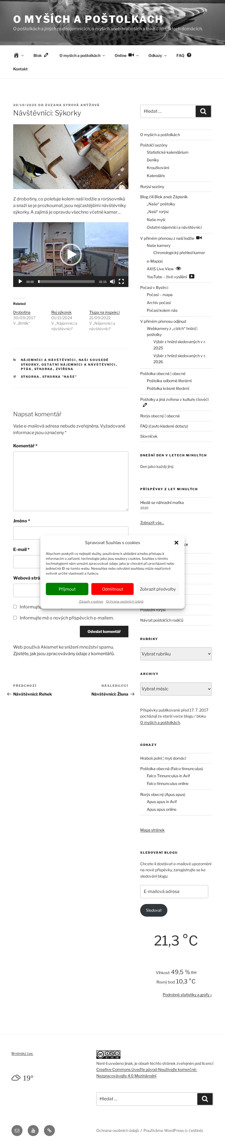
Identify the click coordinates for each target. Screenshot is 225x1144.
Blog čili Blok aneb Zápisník (164, 196)
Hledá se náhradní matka (162, 502)
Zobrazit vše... (152, 522)
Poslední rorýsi (152, 609)
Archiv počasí (159, 302)
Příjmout (67, 588)
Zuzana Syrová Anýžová (72, 105)
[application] (70, 254)
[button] (176, 542)
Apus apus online (161, 809)
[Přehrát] (20, 281)
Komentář (25, 445)
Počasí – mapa (160, 294)
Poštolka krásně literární (168, 388)
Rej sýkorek (61, 312)
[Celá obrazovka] (121, 281)
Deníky (153, 160)
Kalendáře (156, 175)
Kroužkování (158, 167)
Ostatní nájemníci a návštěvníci (78, 364)
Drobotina (21, 312)
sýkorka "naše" (59, 377)
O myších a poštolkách (88, 19)
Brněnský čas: (22, 1053)
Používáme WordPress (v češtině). (174, 1130)
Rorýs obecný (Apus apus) (162, 794)
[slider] (66, 281)
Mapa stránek (152, 830)
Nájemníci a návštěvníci (48, 360)
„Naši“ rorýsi (157, 211)
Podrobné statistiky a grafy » (187, 994)
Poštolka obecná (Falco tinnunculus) (171, 768)
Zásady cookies (91, 601)
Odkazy (155, 55)
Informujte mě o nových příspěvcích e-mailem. (67, 618)
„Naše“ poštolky (161, 204)
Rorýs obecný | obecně (160, 416)
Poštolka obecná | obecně (162, 373)
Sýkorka (43, 369)
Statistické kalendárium (168, 152)
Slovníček (149, 436)
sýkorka (30, 377)
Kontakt (20, 69)
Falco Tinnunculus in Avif (168, 775)
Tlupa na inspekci (104, 312)
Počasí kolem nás (162, 310)
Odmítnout (112, 588)
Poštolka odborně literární (169, 380)
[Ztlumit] (112, 281)
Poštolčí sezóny (153, 145)
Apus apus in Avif (162, 801)
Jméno (21, 520)
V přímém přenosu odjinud (163, 321)
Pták (26, 369)
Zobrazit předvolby (158, 588)
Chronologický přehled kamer (179, 252)
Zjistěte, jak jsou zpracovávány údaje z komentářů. (63, 653)
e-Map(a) (155, 261)
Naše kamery (158, 245)
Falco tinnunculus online (168, 783)
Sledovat (154, 910)
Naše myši (156, 219)
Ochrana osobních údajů (125, 601)
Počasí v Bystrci (154, 287)
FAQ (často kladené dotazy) (164, 426)
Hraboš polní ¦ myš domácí (163, 758)
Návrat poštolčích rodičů (161, 620)
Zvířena (65, 369)
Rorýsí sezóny (152, 186)
